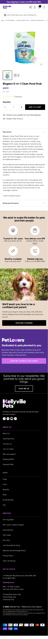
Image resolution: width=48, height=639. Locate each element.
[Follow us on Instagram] (8, 418)
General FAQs (8, 464)
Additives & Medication (37, 20)
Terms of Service (9, 561)
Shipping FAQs (8, 459)
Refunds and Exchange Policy (14, 550)
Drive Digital (36, 607)
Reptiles (6, 489)
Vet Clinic (6, 540)
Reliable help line (35, 259)
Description (7, 132)
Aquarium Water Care (22, 20)
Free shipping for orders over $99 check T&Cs (24, 2)
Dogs (5, 479)
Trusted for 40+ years (13, 238)
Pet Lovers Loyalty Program (13, 525)
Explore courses (24, 323)
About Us (6, 433)
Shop (2, 20)
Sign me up (24, 389)
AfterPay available (13, 259)
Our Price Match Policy (11, 545)
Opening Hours (8, 439)
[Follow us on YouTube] (11, 418)
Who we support (9, 454)
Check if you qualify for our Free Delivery (23, 115)
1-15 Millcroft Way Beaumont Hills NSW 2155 (19, 576)
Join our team (8, 449)
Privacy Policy (8, 556)
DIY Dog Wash (8, 520)
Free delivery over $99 (35, 238)
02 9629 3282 (10, 578)
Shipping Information (11, 203)
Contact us (7, 444)
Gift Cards (7, 535)
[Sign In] (35, 7)
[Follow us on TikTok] (15, 418)
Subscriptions (8, 530)
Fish (4, 505)
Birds (5, 495)
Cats (5, 484)
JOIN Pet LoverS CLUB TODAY (24, 361)
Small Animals (8, 500)
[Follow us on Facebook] (4, 418)
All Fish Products (10, 20)
